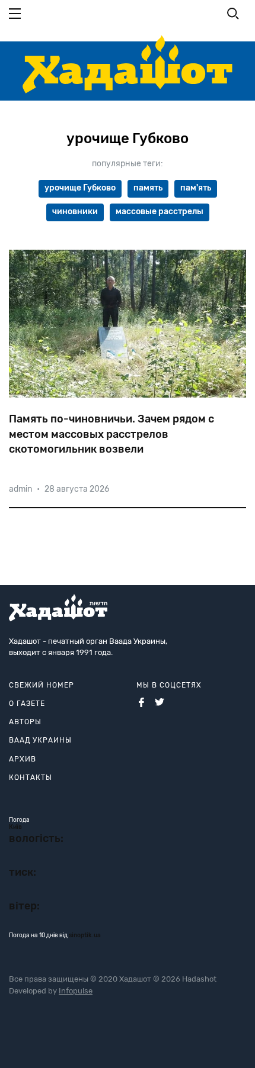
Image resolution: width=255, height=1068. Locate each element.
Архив (22, 759)
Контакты (30, 777)
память (147, 188)
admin (20, 489)
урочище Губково (80, 188)
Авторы (25, 722)
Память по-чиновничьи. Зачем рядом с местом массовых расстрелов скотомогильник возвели (111, 433)
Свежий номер (41, 685)
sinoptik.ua (85, 935)
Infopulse (76, 990)
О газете (27, 703)
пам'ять (195, 188)
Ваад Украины (40, 740)
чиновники (75, 211)
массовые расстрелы (159, 211)
